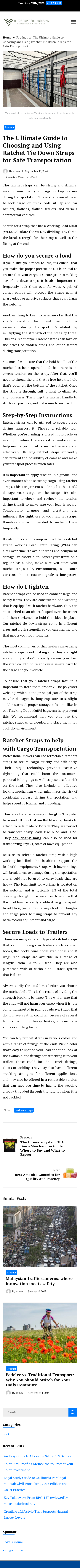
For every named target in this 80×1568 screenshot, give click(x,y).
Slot (6, 1434)
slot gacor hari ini (16, 1550)
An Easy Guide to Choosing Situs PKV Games (37, 1456)
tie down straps (24, 1110)
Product (9, 127)
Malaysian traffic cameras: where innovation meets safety (39, 1281)
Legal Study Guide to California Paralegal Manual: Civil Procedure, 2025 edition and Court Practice (36, 1483)
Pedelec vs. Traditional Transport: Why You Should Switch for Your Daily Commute (40, 1379)
